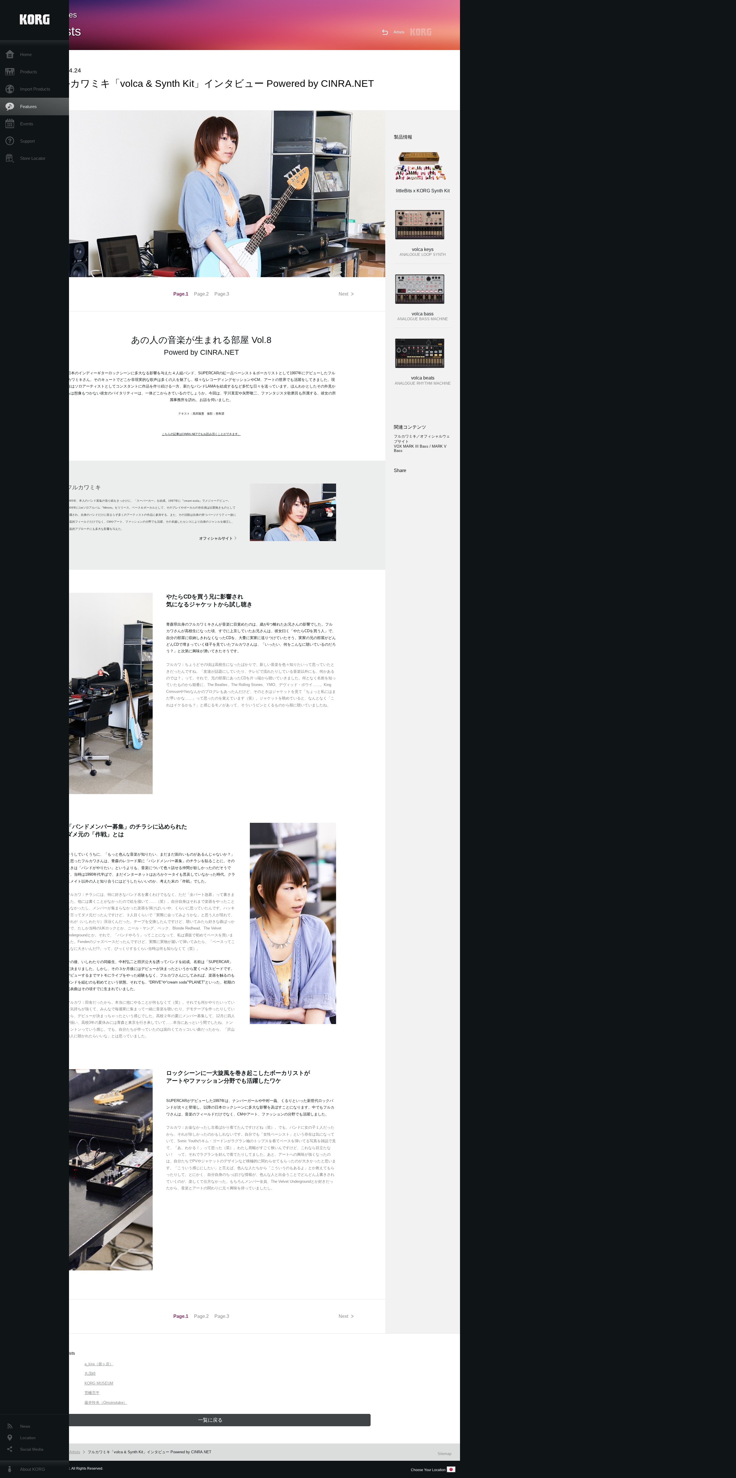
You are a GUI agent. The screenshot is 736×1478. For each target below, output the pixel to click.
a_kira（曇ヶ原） (99, 1364)
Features (28, 106)
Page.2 (201, 294)
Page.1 (180, 294)
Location (28, 1437)
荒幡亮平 (92, 1393)
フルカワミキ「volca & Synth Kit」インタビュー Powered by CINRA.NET (149, 1452)
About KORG (32, 1469)
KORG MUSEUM (99, 1383)
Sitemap (444, 1454)
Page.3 (221, 294)
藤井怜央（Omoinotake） (106, 1402)
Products (28, 71)
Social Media (31, 1449)
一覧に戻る (210, 1420)
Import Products (35, 89)
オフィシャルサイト (216, 538)
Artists (399, 32)
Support (27, 141)
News (25, 1426)
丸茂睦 (90, 1373)
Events (26, 123)
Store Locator (32, 158)
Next (346, 294)
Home (26, 54)
